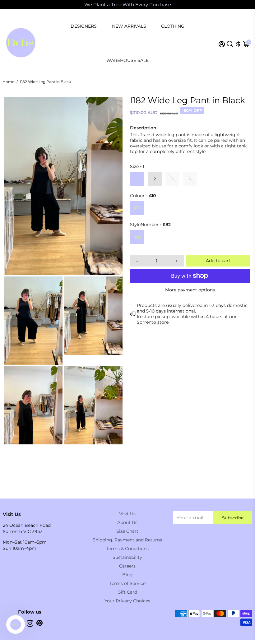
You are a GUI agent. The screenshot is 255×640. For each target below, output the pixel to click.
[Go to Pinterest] (39, 624)
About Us (127, 522)
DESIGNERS (84, 26)
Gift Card (127, 592)
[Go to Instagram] (30, 624)
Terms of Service (127, 583)
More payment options (190, 290)
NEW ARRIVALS (129, 26)
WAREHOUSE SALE (127, 60)
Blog (127, 574)
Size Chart (127, 531)
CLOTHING (172, 26)
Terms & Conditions (127, 548)
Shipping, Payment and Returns (127, 539)
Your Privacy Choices (127, 600)
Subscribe (232, 518)
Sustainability (127, 557)
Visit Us (127, 513)
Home (8, 81)
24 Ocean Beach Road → (197, 4)
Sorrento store (153, 322)
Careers (127, 565)
